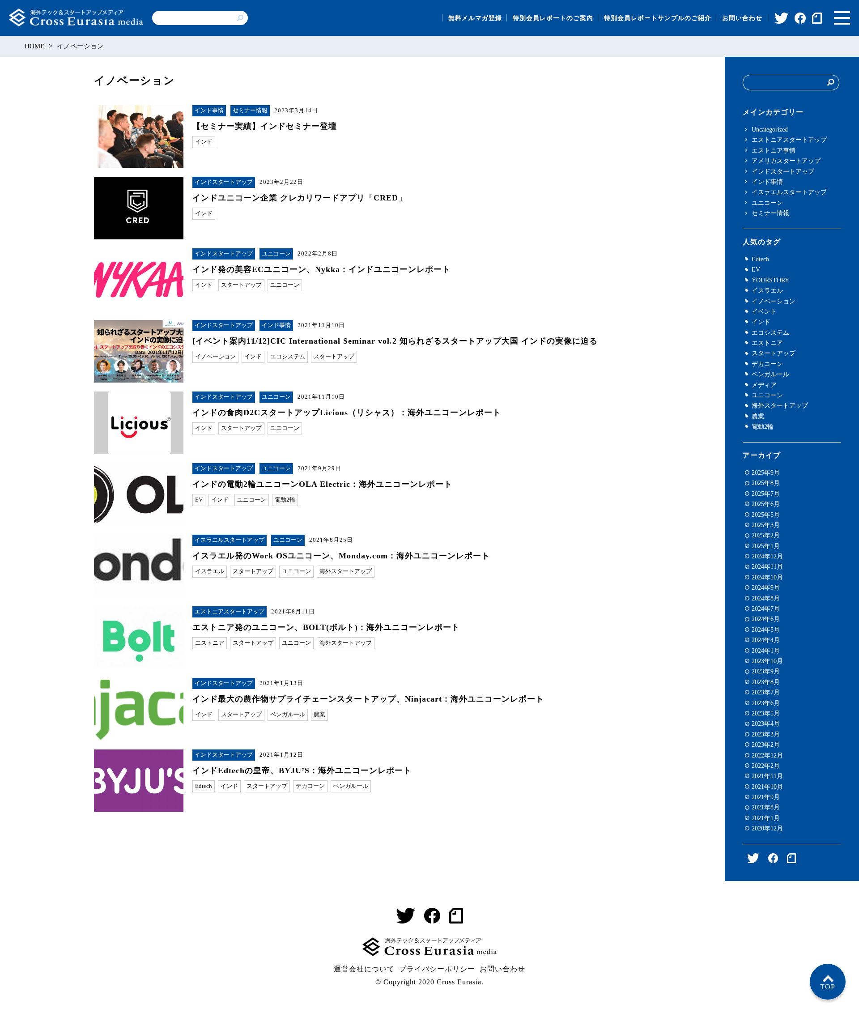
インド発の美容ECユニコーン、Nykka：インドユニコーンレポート (321, 269)
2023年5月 (766, 713)
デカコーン (310, 786)
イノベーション (215, 356)
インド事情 (209, 110)
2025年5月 (766, 514)
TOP (827, 987)
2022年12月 (767, 755)
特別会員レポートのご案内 (553, 17)
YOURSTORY (770, 280)
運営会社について (364, 969)
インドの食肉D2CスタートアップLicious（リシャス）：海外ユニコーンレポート (346, 412)
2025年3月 (766, 524)
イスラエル (209, 571)
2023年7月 (766, 692)
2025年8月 (766, 482)
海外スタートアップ (345, 571)
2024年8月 (766, 598)
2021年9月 (766, 796)
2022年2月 (766, 765)
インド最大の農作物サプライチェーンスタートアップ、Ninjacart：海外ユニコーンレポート (368, 698)
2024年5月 (766, 629)
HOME (34, 46)
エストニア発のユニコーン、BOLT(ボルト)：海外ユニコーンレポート (326, 627)
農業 (319, 714)
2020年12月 (767, 828)
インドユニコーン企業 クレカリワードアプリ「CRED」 (299, 197)
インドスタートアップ (224, 182)
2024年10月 (767, 577)
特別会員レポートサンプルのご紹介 (657, 17)
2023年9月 (766, 671)
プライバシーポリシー (437, 969)
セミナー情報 (250, 110)
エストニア (209, 643)
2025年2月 (766, 535)
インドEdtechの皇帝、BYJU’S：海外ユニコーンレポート (302, 770)
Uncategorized (770, 129)
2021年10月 (767, 786)
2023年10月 (767, 660)
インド (204, 142)
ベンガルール (287, 714)
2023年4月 (766, 723)
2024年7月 (766, 608)
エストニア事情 (773, 150)
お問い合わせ (742, 17)
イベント (764, 311)
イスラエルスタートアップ (229, 540)
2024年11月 (767, 566)
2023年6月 (766, 703)
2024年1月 (766, 650)
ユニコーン (276, 254)
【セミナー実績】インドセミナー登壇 (264, 126)
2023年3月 (766, 734)
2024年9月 (766, 587)
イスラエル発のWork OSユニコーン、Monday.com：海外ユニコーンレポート (341, 555)
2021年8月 (766, 807)
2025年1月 (766, 545)
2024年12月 (767, 556)
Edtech (203, 786)
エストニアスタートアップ (229, 612)
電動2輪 (285, 500)
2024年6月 (766, 618)
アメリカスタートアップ (786, 160)
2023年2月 (766, 744)
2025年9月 (766, 472)
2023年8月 (766, 681)
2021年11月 (767, 775)
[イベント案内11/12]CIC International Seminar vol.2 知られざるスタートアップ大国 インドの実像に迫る (395, 340)
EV (199, 500)
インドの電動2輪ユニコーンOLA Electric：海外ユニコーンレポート (322, 484)
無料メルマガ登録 (475, 17)
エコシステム (287, 356)
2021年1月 (766, 817)
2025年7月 (766, 493)
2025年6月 (766, 503)
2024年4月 (766, 639)
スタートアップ (241, 285)
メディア (764, 384)
